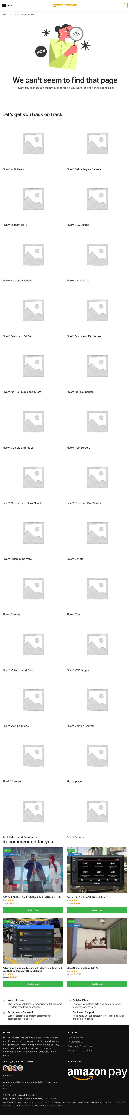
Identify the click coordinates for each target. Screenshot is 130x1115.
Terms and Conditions (80, 1046)
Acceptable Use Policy (80, 1050)
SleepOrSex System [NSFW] (83, 967)
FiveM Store (8, 14)
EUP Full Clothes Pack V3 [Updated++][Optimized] (32, 897)
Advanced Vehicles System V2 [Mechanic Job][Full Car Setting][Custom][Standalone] (32, 969)
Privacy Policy (75, 1042)
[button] (125, 5)
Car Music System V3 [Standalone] (87, 897)
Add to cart (33, 910)
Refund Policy (75, 1037)
